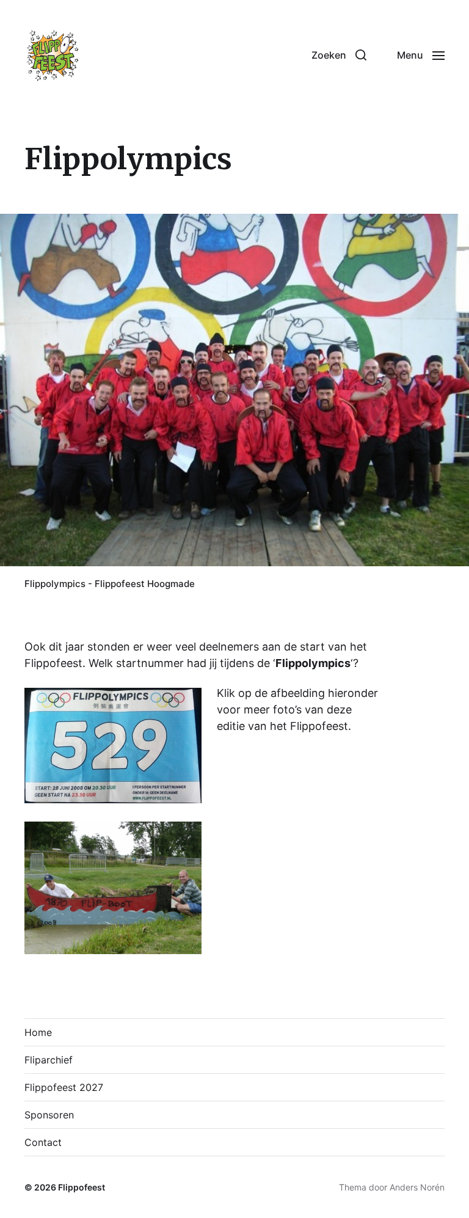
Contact (43, 1142)
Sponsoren (49, 1115)
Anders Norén (417, 1187)
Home (38, 1032)
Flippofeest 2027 (63, 1087)
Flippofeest (81, 1187)
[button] (339, 54)
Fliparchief (48, 1060)
